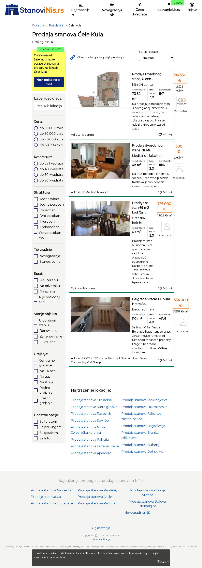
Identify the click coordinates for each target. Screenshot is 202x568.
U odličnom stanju (48, 323)
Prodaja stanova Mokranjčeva (144, 400)
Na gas (45, 376)
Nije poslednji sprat (49, 299)
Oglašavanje (101, 528)
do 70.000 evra (51, 139)
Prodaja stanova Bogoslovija (143, 426)
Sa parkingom (51, 427)
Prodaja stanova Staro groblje (94, 407)
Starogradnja (50, 261)
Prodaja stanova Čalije (95, 497)
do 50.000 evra (51, 128)
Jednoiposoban (52, 204)
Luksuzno (47, 342)
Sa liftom (46, 438)
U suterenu (49, 280)
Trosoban (47, 221)
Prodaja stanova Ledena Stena (95, 446)
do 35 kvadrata (51, 163)
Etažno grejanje (45, 400)
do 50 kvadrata (51, 175)
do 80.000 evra (52, 145)
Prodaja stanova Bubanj (140, 445)
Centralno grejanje (47, 363)
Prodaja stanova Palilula (90, 439)
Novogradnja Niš (137, 512)
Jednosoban (49, 199)
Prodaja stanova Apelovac (91, 453)
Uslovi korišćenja (101, 539)
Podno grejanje (45, 390)
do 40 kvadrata (51, 169)
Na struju (47, 382)
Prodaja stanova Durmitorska (144, 407)
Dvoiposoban (50, 216)
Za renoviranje (51, 336)
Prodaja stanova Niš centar (52, 490)
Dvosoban (47, 210)
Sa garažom (49, 433)
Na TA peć (48, 371)
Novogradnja (50, 256)
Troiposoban (49, 227)
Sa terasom (48, 421)
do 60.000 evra (51, 133)
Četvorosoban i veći (51, 235)
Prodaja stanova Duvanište (52, 503)
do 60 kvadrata (51, 180)
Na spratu (47, 291)
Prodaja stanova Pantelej (97, 490)
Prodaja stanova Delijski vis (142, 451)
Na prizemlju (50, 286)
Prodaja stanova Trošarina (91, 400)
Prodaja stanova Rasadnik (91, 414)
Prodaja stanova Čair (47, 497)
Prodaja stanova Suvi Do (90, 420)
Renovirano (49, 331)
